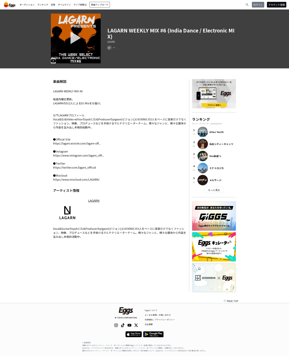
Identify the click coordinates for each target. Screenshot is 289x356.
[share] (109, 48)
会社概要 (149, 324)
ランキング (42, 4)
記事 (53, 4)
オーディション (27, 4)
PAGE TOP (232, 301)
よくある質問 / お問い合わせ (158, 315)
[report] (114, 48)
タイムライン (64, 4)
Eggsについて (151, 310)
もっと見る (214, 190)
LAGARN (111, 41)
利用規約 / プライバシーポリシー (160, 319)
